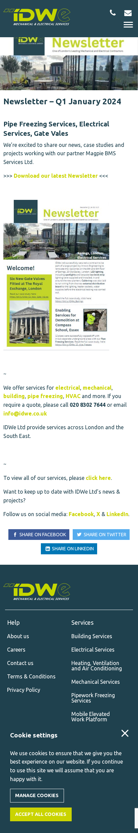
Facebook (81, 514)
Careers (16, 650)
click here (98, 478)
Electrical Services (93, 650)
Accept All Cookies (40, 814)
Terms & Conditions (31, 676)
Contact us (20, 663)
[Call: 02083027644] (113, 12)
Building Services (91, 636)
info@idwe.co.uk (25, 413)
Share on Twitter (104, 534)
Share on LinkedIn (72, 548)
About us (18, 636)
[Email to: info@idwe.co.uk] (128, 12)
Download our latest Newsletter (56, 176)
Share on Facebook (42, 534)
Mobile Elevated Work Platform (90, 716)
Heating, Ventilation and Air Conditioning (96, 665)
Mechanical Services (95, 682)
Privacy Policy (23, 690)
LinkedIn (117, 514)
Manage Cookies (37, 795)
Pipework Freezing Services (93, 698)
